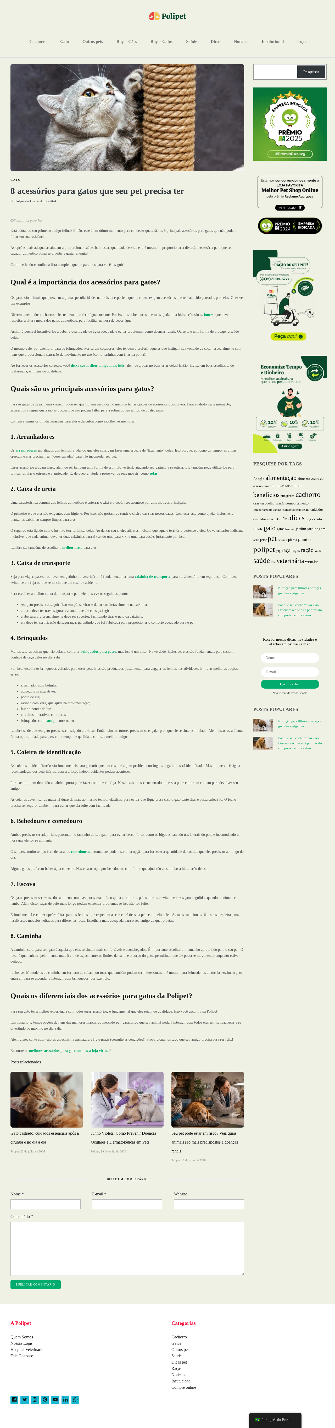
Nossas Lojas (21, 1343)
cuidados (316, 510)
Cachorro (38, 41)
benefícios (266, 494)
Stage (320, 1420)
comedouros (80, 852)
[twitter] (24, 1400)
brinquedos (287, 496)
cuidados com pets (266, 519)
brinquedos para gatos (98, 651)
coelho (270, 503)
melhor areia (71, 548)
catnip (49, 721)
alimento (304, 479)
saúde (261, 560)
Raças (176, 1368)
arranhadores (25, 450)
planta (292, 540)
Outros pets (92, 41)
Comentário (21, 1216)
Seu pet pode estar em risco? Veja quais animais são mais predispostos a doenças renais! (204, 1142)
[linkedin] (65, 1400)
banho (268, 486)
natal (256, 539)
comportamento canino (267, 509)
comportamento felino (295, 510)
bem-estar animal (287, 486)
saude (318, 550)
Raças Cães (126, 41)
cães (285, 518)
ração (307, 550)
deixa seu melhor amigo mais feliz (97, 365)
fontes (208, 315)
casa (256, 503)
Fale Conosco (21, 1356)
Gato (64, 41)
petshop (282, 539)
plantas (304, 539)
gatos (280, 529)
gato (270, 528)
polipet (264, 549)
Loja (301, 41)
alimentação (281, 477)
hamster (290, 529)
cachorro (308, 494)
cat (262, 503)
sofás (153, 473)
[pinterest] (45, 1400)
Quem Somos (21, 1337)
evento (317, 519)
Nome (17, 1194)
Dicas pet (179, 1362)
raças (296, 550)
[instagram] (35, 1400)
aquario (258, 486)
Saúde (191, 41)
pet (272, 538)
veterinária (290, 560)
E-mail (99, 1194)
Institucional (273, 41)
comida (280, 503)
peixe (263, 540)
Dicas (215, 41)
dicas (297, 518)
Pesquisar (311, 72)
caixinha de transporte (152, 577)
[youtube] (55, 1400)
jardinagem (316, 529)
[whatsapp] (75, 1400)
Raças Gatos (161, 41)
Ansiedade (317, 478)
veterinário (311, 562)
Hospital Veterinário (26, 1349)
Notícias (241, 41)
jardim (301, 529)
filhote (258, 529)
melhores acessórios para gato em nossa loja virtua (69, 1051)
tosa (273, 561)
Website (180, 1194)
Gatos (176, 1343)
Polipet (19, 201)
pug (278, 551)
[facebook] (14, 1400)
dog (308, 519)
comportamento (297, 503)
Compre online (183, 1387)
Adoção (258, 479)
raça (286, 550)
